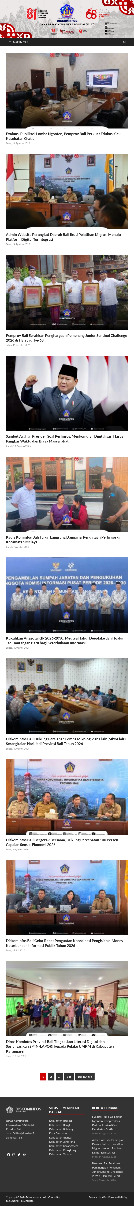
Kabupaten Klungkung (62, 1150)
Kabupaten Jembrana (62, 1141)
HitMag (123, 1197)
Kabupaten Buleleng (61, 1129)
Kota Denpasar (58, 1133)
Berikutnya (85, 1076)
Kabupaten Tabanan (61, 1154)
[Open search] (124, 42)
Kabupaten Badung (60, 1120)
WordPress (108, 1197)
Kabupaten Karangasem (63, 1145)
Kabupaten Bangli (59, 1124)
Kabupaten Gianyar (61, 1137)
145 (69, 1076)
